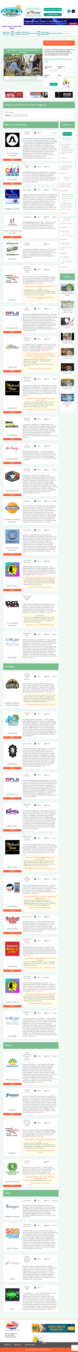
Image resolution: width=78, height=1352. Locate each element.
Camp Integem (27, 190)
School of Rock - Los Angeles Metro (27, 597)
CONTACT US (18, 1345)
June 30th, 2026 (66, 163)
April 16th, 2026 (66, 220)
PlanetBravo (27, 501)
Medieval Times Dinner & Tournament (27, 379)
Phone (48, 166)
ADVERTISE (7, 1345)
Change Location (52, 14)
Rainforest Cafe (27, 916)
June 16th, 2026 (66, 181)
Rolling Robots (27, 530)
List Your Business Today (53, 9)
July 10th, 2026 (66, 141)
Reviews (54, 133)
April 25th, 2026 (66, 200)
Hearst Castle (27, 743)
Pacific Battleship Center (27, 879)
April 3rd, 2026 (66, 233)
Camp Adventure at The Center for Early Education (27, 1056)
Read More (64, 158)
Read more (53, 209)
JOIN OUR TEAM (30, 1345)
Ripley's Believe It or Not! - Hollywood (27, 940)
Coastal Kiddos (27, 217)
